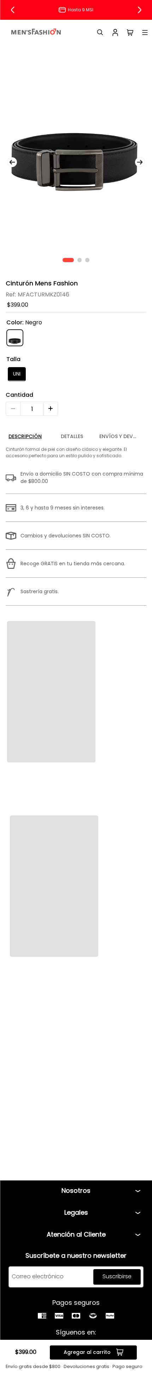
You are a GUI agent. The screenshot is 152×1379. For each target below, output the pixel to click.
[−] (13, 409)
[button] (17, 374)
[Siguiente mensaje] (139, 10)
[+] (50, 409)
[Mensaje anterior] (13, 10)
